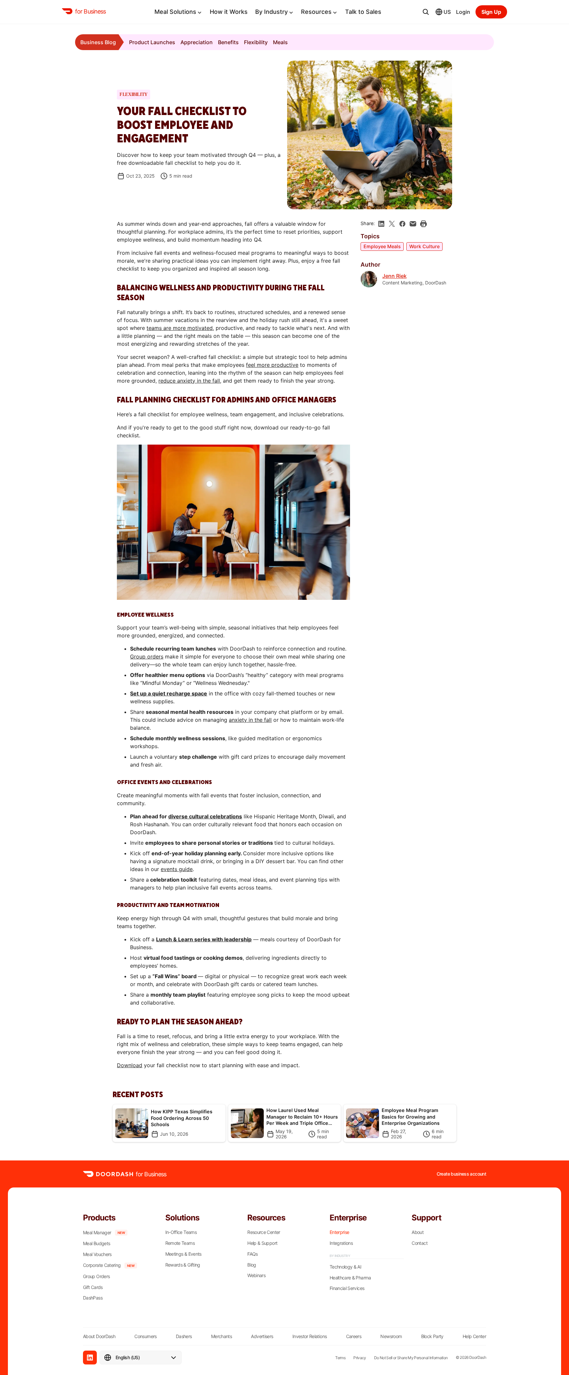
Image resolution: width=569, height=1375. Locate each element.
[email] (413, 224)
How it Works (229, 11)
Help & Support (262, 1243)
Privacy (359, 1357)
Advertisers (262, 1336)
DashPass (92, 1298)
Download (129, 1065)
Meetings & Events (183, 1254)
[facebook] (402, 224)
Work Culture (424, 246)
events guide (177, 869)
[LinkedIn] (90, 1357)
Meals (280, 42)
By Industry (271, 11)
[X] (392, 224)
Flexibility (256, 42)
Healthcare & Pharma (350, 1277)
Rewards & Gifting (182, 1265)
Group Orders (96, 1276)
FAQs (252, 1254)
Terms (340, 1357)
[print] (423, 224)
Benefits (228, 42)
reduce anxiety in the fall (189, 380)
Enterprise (339, 1232)
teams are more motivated (180, 328)
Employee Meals (382, 246)
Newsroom (391, 1336)
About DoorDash (99, 1336)
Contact (419, 1243)
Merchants (221, 1336)
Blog (251, 1265)
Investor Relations (309, 1336)
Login (463, 12)
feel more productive (272, 365)
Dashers (184, 1336)
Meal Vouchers (97, 1254)
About (417, 1232)
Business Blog (98, 42)
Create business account (461, 1174)
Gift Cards (93, 1287)
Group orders (146, 656)
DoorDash (477, 1357)
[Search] (426, 12)
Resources (316, 11)
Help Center (474, 1336)
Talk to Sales (363, 11)
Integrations (341, 1243)
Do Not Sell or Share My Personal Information (411, 1357)
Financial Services (347, 1288)
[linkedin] (381, 224)
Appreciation (196, 42)
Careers (354, 1336)
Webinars (256, 1275)
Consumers (145, 1336)
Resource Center (263, 1232)
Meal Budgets (96, 1243)
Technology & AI (345, 1267)
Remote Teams (180, 1243)
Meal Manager (97, 1232)
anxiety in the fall (250, 720)
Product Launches (152, 42)
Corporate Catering (102, 1265)
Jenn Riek (394, 276)
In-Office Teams (181, 1232)
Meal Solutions (175, 11)
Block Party (432, 1336)
